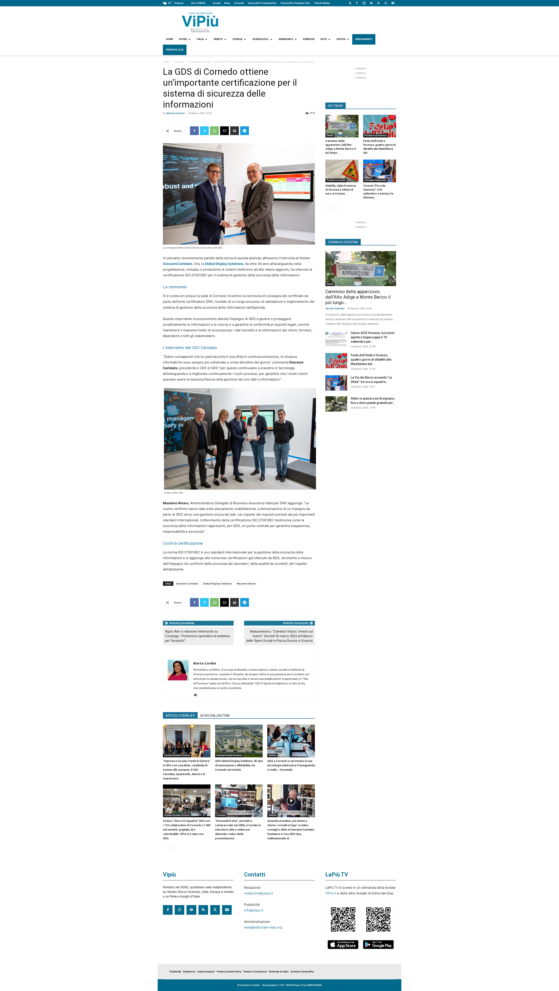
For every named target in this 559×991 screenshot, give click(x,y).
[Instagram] (364, 3)
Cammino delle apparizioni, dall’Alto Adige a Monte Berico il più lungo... (358, 297)
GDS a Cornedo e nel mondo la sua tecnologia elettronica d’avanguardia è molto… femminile (291, 765)
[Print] (234, 130)
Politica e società (336, 180)
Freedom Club (174, 49)
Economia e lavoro (199, 61)
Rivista (341, 39)
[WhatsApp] (214, 130)
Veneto (218, 39)
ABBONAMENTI (363, 39)
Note (324, 39)
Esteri (183, 39)
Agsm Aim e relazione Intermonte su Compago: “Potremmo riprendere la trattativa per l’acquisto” (197, 636)
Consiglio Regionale (375, 180)
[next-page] (172, 847)
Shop (227, 3)
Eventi (330, 135)
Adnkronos (286, 39)
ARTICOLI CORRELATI (180, 715)
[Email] (224, 130)
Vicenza (238, 39)
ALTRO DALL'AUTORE (215, 715)
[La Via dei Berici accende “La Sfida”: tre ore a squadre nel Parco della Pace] (336, 383)
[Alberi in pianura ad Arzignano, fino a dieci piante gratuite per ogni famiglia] (336, 404)
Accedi (217, 3)
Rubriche (308, 39)
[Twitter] (385, 3)
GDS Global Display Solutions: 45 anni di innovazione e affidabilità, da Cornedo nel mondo (239, 765)
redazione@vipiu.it (258, 893)
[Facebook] (357, 3)
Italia (200, 39)
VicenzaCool (260, 39)
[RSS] (378, 3)
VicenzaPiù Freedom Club (295, 3)
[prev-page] (165, 847)
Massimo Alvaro (246, 583)
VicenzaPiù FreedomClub (262, 3)
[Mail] (371, 3)
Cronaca (221, 815)
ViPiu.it (330, 893)
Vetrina (272, 755)
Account (239, 3)
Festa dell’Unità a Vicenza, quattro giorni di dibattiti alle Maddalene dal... (371, 359)
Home (169, 39)
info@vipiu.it (253, 910)
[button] (350, 3)
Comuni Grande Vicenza (177, 755)
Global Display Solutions (224, 264)
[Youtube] (393, 3)
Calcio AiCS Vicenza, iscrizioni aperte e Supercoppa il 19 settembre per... (373, 337)
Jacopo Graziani (334, 308)
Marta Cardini (175, 113)
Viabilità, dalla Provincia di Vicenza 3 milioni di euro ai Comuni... (340, 189)
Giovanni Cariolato (187, 583)
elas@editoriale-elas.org (263, 927)
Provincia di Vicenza (375, 135)
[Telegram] (244, 130)
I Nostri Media (322, 3)
